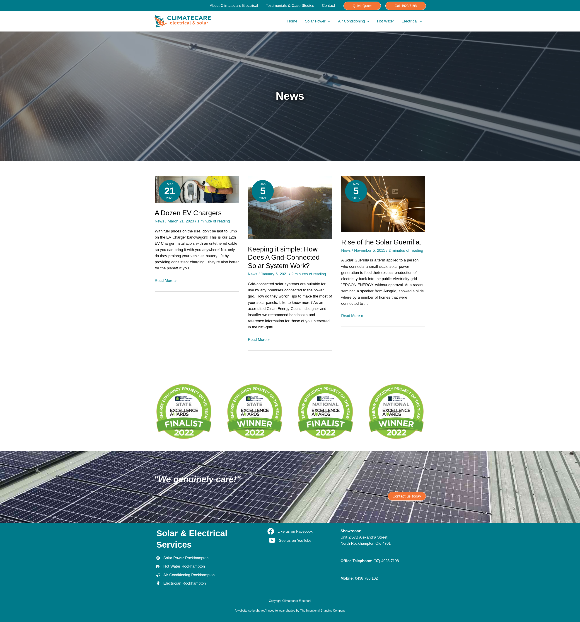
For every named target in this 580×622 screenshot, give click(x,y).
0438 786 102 (366, 578)
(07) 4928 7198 (386, 561)
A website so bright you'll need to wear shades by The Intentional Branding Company (290, 610)
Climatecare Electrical (296, 600)
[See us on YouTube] (290, 540)
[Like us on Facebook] (290, 531)
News (159, 221)
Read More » (165, 280)
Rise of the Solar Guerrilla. (381, 242)
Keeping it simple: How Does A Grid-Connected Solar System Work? (284, 257)
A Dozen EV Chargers (188, 213)
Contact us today (406, 496)
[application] (328, 21)
